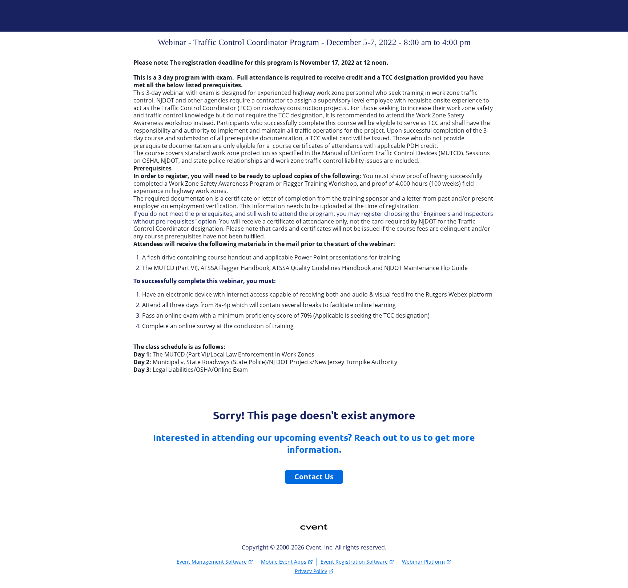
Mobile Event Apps (283, 561)
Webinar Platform (423, 561)
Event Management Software (212, 561)
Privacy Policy (311, 571)
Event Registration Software (354, 561)
